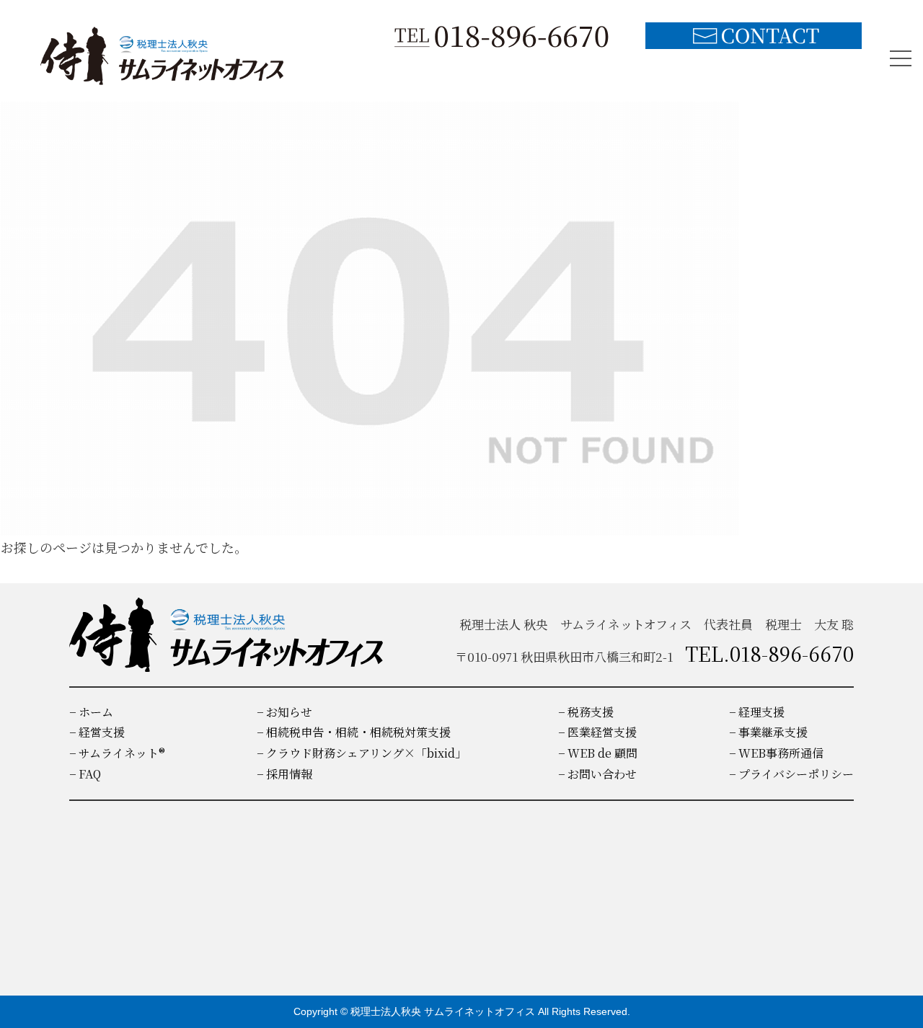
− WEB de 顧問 (597, 753)
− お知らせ (284, 712)
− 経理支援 (757, 712)
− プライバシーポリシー (791, 774)
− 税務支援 (586, 712)
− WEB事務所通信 (776, 753)
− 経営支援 (97, 732)
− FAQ (85, 774)
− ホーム (91, 712)
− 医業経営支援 (597, 732)
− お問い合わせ (597, 774)
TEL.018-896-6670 (769, 653)
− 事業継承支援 (768, 732)
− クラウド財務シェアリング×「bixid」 (362, 753)
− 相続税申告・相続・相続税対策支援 (354, 732)
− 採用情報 (284, 774)
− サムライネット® (117, 753)
